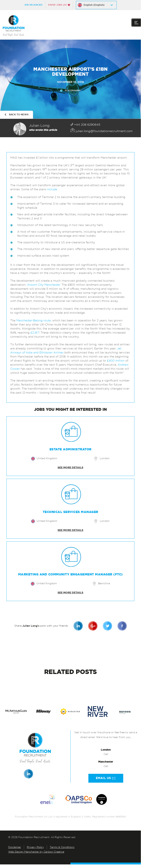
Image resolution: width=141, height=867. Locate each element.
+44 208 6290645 (86, 124)
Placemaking (73, 91)
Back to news (18, 114)
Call (106, 754)
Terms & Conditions (62, 847)
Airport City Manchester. (44, 285)
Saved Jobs (57, 5)
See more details (70, 467)
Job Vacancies (33, 5)
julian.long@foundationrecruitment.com (104, 131)
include (52, 189)
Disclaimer (14, 847)
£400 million (115, 361)
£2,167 (34, 333)
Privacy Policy (35, 847)
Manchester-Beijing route (33, 320)
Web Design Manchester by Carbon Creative (36, 852)
